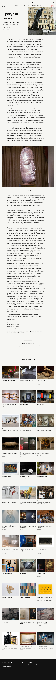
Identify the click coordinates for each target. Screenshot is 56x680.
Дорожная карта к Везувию (26, 525)
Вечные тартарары (42, 646)
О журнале (3, 6)
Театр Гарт (5, 622)
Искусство (17, 5)
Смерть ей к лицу (6, 428)
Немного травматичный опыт (27, 380)
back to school (52, 6)
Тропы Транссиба (41, 500)
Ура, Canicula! (40, 404)
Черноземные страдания (8, 525)
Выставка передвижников (8, 380)
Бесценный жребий (7, 646)
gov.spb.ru (42, 346)
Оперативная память (42, 452)
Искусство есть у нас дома (26, 549)
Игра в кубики (5, 500)
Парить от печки (41, 380)
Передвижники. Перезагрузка (27, 646)
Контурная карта (41, 549)
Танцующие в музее (7, 573)
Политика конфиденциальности (7, 666)
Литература (34, 5)
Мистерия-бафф (24, 573)
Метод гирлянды (6, 476)
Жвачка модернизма (7, 597)
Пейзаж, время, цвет (25, 597)
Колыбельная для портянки (44, 428)
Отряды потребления (25, 476)
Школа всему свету (42, 622)
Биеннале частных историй (26, 500)
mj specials (39, 5)
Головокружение (24, 404)
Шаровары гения (41, 573)
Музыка (28, 5)
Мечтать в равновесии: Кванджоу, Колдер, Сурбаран (9, 452)
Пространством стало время (27, 452)
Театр (21, 5)
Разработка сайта (5, 676)
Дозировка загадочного (43, 476)
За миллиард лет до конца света (10, 549)
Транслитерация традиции (9, 404)
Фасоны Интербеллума (43, 525)
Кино (25, 5)
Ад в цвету (22, 428)
